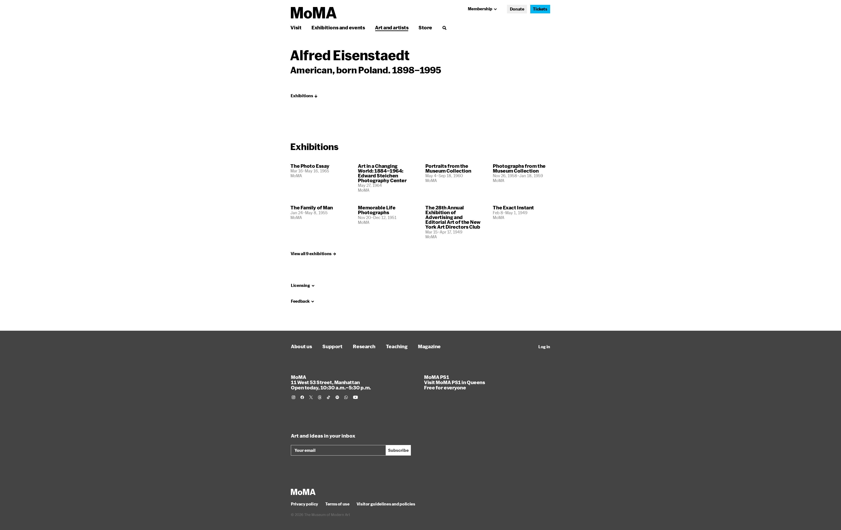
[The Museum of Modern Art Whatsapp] (346, 397)
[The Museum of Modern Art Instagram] (293, 397)
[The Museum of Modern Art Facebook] (302, 397)
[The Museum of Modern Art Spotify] (337, 397)
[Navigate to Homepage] (313, 12)
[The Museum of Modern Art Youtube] (355, 397)
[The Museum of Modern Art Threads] (319, 397)
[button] (304, 96)
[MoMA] (303, 492)
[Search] (444, 27)
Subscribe (398, 450)
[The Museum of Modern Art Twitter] (311, 397)
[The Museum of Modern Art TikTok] (328, 397)
